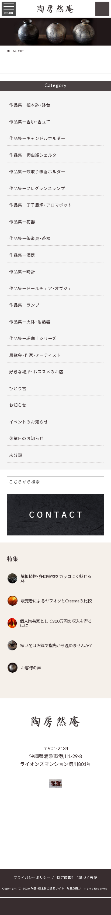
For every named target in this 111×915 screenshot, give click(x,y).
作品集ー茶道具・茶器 (29, 238)
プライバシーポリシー (32, 877)
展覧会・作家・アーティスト (35, 355)
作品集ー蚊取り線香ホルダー (37, 171)
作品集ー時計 (22, 271)
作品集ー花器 (22, 222)
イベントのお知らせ (28, 422)
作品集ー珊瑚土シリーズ (32, 338)
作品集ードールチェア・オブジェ (40, 288)
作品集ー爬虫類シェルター (35, 155)
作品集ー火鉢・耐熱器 (29, 322)
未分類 (15, 455)
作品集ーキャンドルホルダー (37, 138)
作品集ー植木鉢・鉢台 (29, 105)
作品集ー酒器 (22, 255)
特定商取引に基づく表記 (77, 877)
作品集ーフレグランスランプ (37, 188)
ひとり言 (17, 388)
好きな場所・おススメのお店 (36, 371)
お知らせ (17, 405)
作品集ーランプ (24, 305)
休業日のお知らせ (26, 438)
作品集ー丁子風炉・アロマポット (40, 205)
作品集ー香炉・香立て (29, 121)
